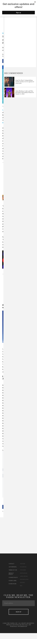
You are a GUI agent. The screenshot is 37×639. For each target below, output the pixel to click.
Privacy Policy (11, 573)
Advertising (13, 567)
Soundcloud (24, 579)
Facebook (23, 567)
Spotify (22, 582)
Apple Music (24, 576)
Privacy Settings (12, 625)
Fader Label (13, 580)
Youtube (23, 570)
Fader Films (12, 583)
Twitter (22, 563)
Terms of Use (13, 570)
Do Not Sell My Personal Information (20, 625)
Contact (11, 563)
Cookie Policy (13, 577)
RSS (21, 585)
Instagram (23, 573)
